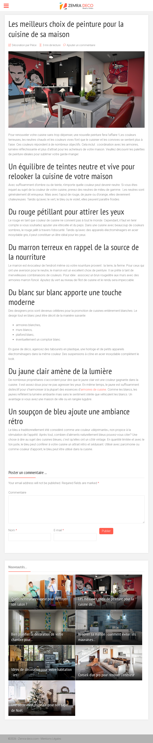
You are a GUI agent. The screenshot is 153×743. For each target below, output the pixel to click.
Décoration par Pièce (24, 45)
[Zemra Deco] (76, 5)
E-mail (59, 530)
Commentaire (17, 492)
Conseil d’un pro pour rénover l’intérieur (106, 674)
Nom (12, 530)
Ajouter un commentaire (81, 45)
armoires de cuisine (93, 389)
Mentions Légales (51, 738)
